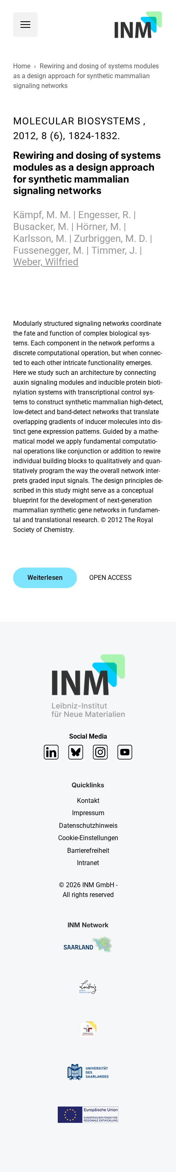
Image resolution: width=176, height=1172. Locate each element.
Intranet (88, 863)
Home (21, 66)
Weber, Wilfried (46, 262)
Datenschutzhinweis (88, 825)
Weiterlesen (45, 577)
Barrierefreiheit (88, 850)
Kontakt (88, 801)
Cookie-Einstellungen (88, 838)
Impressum (88, 813)
